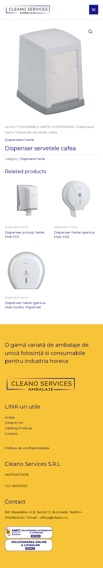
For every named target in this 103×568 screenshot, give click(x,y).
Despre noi (14, 422)
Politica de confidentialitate (27, 448)
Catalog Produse (18, 428)
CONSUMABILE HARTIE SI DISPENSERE (45, 127)
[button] (90, 31)
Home (9, 127)
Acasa (10, 417)
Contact (11, 433)
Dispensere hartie (19, 140)
